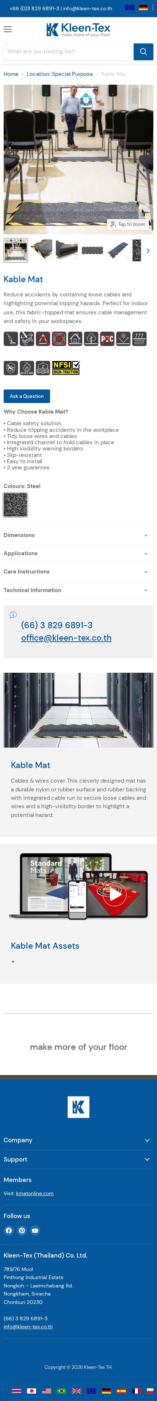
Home (11, 74)
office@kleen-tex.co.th (66, 638)
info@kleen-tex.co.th (87, 8)
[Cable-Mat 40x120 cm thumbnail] (118, 250)
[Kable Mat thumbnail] (92, 250)
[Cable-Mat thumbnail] (15, 250)
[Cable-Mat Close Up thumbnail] (41, 250)
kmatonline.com (35, 1193)
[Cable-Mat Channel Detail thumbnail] (66, 250)
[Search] (143, 51)
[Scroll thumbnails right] (147, 250)
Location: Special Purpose (60, 74)
